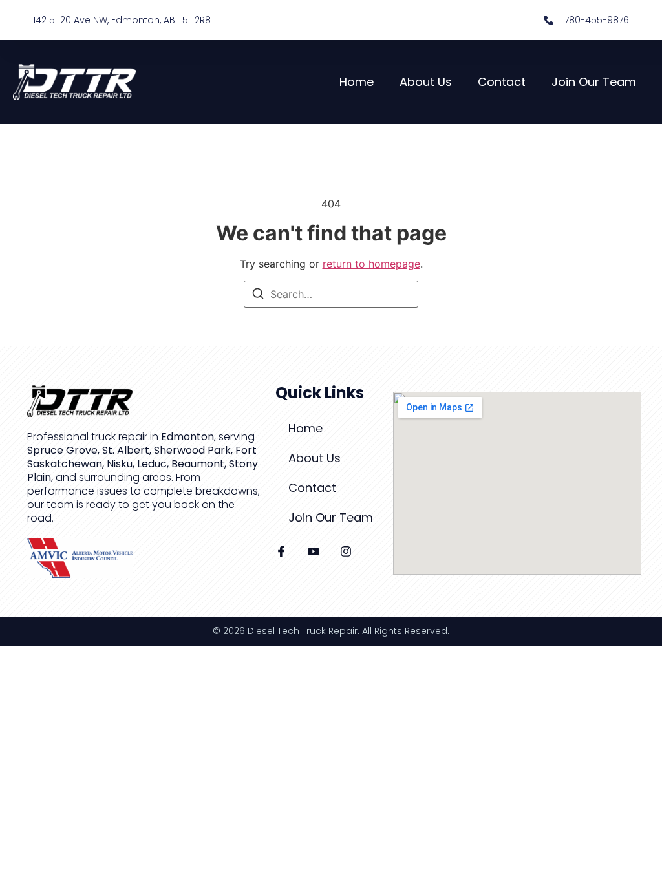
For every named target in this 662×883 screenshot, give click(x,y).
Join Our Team (593, 82)
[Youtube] (313, 551)
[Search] (258, 295)
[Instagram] (346, 551)
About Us (426, 82)
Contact (502, 82)
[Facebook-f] (281, 551)
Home (356, 82)
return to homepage (371, 263)
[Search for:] (331, 294)
